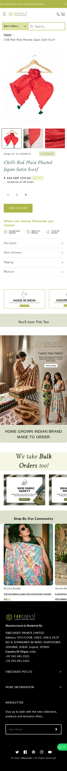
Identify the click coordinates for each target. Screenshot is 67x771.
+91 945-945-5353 (17, 661)
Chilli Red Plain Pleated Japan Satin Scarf (29, 39)
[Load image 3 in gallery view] (55, 138)
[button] (4, 14)
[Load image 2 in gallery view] (33, 138)
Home (7, 34)
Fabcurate (26, 758)
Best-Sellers (11, 26)
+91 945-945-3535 (17, 656)
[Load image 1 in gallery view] (12, 138)
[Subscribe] (56, 729)
